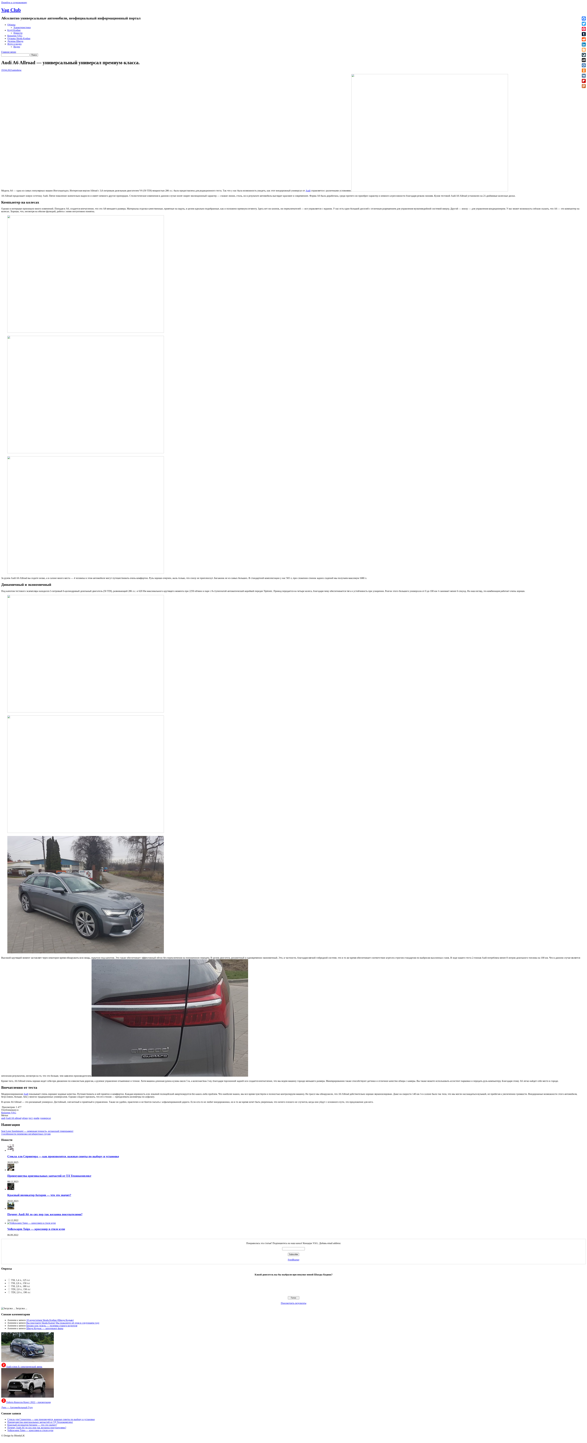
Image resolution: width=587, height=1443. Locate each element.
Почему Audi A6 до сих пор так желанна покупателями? (45, 1214)
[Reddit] (583, 39)
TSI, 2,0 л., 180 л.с (20, 1286)
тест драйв (33, 1118)
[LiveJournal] (583, 54)
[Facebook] (583, 18)
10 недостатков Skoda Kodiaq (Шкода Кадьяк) (50, 1320)
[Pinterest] (583, 28)
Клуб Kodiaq (13, 30)
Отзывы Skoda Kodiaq (18, 38)
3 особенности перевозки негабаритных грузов (26, 1134)
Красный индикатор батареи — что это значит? (39, 1195)
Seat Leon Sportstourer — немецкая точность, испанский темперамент (37, 1131)
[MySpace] (583, 60)
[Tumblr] (583, 34)
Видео (16, 46)
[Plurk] (583, 86)
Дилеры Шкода (15, 41)
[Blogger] (583, 49)
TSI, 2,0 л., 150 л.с (20, 1283)
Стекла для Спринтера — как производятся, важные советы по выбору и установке (63, 1156)
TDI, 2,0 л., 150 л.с (20, 1289)
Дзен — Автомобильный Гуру (17, 1407)
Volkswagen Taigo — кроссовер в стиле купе (36, 1229)
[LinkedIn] (583, 44)
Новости (17, 33)
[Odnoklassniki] (583, 70)
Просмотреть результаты (293, 1303)
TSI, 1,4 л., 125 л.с (20, 1280)
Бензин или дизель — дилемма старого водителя (51, 1325)
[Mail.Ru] (583, 65)
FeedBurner (293, 1259)
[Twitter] (583, 23)
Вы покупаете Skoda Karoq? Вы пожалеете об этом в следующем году (62, 1323)
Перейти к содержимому (14, 2)
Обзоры (11, 24)
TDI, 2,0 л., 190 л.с (20, 1292)
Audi (308, 190)
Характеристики (22, 27)
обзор (25, 1118)
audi (3, 1118)
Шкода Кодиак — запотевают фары (44, 1328)
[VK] (583, 75)
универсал (45, 1118)
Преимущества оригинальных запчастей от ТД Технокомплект (49, 1175)
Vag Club (11, 10)
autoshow (17, 70)
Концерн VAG (14, 35)
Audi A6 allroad (13, 1118)
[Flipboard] (583, 80)
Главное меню (8, 52)
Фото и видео (14, 44)
